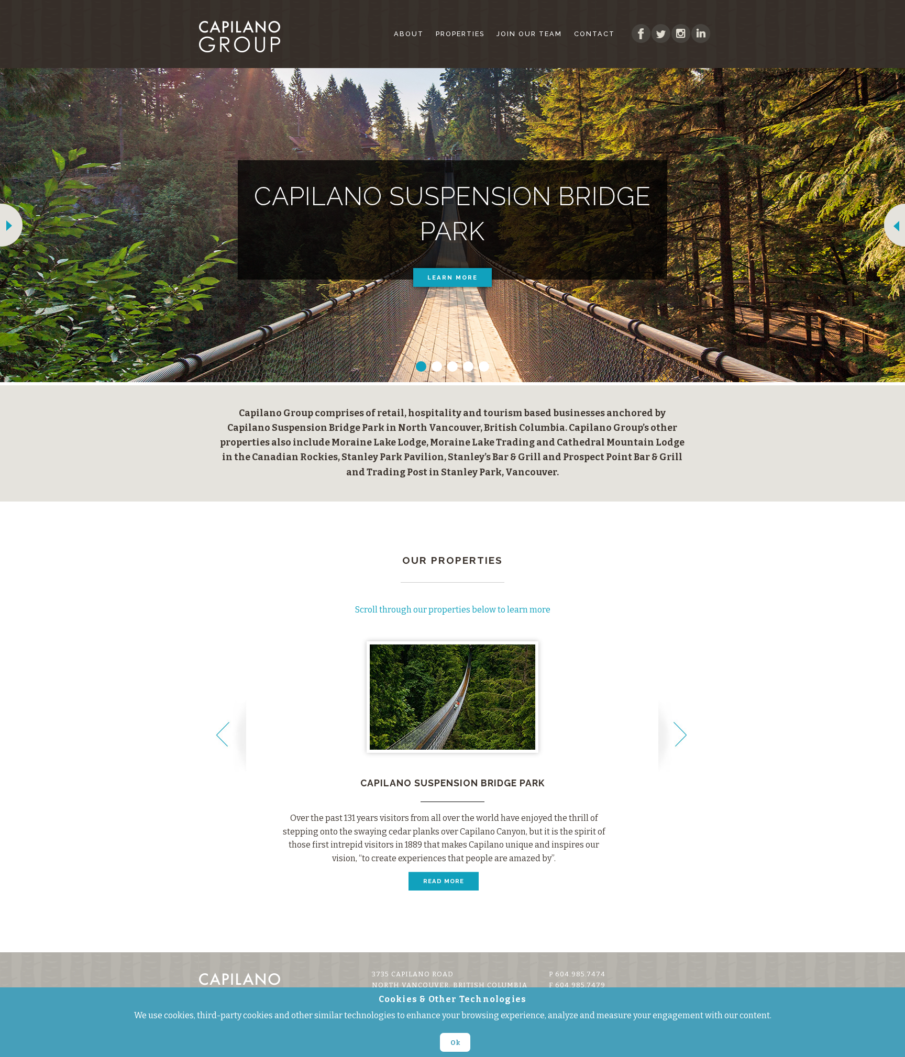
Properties (460, 34)
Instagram (681, 33)
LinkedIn (701, 33)
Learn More (452, 277)
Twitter (661, 33)
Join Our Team (529, 34)
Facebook (641, 33)
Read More (443, 881)
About (409, 34)
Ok (455, 1042)
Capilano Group (245, 36)
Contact (594, 34)
